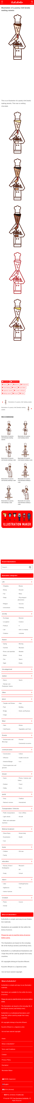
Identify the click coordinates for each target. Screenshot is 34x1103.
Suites (22, 393)
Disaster (21, 590)
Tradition (21, 798)
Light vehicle (6, 816)
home (4, 847)
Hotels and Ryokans (24, 711)
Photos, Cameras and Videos (24, 779)
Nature (4, 639)
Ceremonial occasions (25, 743)
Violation (5, 633)
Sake (4, 725)
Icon (20, 761)
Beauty (21, 586)
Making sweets (7, 393)
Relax (20, 593)
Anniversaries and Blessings (7, 741)
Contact (4, 1054)
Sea (4, 659)
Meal (3, 721)
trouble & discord (23, 757)
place (4, 699)
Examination (6, 837)
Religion (5, 603)
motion (4, 676)
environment (6, 607)
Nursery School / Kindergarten (7, 867)
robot (4, 883)
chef (10, 384)
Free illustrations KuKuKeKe (21, 1098)
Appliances (6, 887)
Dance (5, 680)
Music (20, 788)
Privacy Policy (6, 1060)
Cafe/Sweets (15, 381)
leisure (4, 774)
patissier (17, 384)
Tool (20, 887)
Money (5, 590)
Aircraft (21, 816)
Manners (21, 618)
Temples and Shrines (9, 703)
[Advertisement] (17, 81)
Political (5, 625)
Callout (21, 754)
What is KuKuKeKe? (8, 1044)
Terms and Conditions (8, 1049)
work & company (23, 629)
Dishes (21, 725)
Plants (5, 902)
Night (4, 663)
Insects (21, 902)
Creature (5, 898)
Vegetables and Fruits (25, 729)
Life (3, 582)
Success (21, 603)
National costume (8, 802)
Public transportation (9, 813)
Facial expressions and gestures (9, 766)
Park (4, 707)
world (4, 794)
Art (19, 869)
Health (20, 837)
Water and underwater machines (8, 822)
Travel (20, 784)
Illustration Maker (7, 1070)
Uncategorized (7, 669)
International (22, 802)
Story (4, 798)
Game (5, 778)
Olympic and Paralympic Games (7, 685)
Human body (22, 833)
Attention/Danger (8, 761)
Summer (5, 647)
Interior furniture (7, 891)
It (19, 625)
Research (21, 865)
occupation (6, 381)
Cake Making (6, 387)
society (4, 614)
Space (20, 659)
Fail (4, 593)
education (5, 861)
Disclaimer (5, 1065)
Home (3, 1038)
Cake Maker (22, 387)
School (21, 873)
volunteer (21, 633)
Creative (21, 622)
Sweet (5, 384)
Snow (20, 655)
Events (4, 735)
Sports (20, 680)
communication (7, 749)
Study (4, 873)
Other (4, 692)
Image (5, 715)
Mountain (21, 647)
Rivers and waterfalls (9, 651)
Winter (5, 655)
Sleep (4, 597)
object (4, 879)
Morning (21, 644)
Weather (21, 651)
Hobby (5, 788)
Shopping (5, 586)
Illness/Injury (6, 833)
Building (21, 707)
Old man (21, 851)
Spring (5, 644)
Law (4, 629)
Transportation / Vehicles (10, 808)
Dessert (16, 393)
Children (5, 851)
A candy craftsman (20, 390)
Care (4, 841)
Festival (21, 739)
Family (5, 855)
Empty (20, 663)
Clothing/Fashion (23, 883)
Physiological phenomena (22, 599)
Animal (5, 905)
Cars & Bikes (22, 813)
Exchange (6, 618)
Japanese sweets (7, 390)
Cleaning (21, 607)
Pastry (14, 387)
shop (20, 703)
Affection (5, 757)
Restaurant (25, 384)
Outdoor (5, 784)
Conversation (7, 754)
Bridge (5, 711)
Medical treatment (8, 829)
